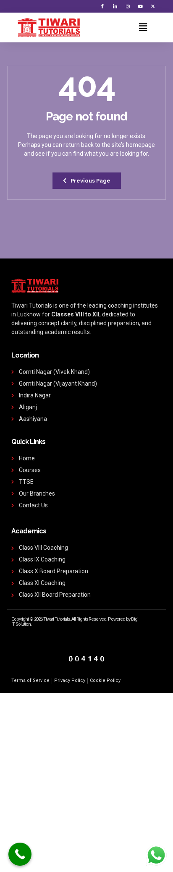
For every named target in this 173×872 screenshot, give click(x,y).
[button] (143, 27)
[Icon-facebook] (102, 6)
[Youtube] (140, 6)
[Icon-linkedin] (115, 6)
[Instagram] (127, 6)
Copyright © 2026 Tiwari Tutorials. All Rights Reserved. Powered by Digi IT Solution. (74, 621)
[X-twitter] (153, 6)
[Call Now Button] (19, 854)
